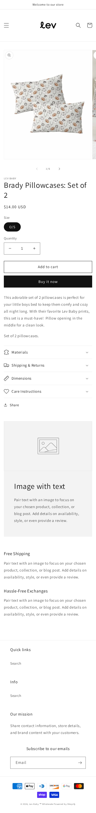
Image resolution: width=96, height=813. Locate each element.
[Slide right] (59, 168)
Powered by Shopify (65, 804)
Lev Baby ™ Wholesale (41, 804)
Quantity (10, 238)
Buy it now (48, 281)
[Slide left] (36, 168)
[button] (6, 25)
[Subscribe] (80, 763)
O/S (12, 227)
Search (16, 663)
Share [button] (14, 405)
